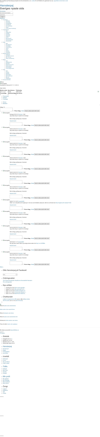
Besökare (5, 103)
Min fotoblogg (6, 380)
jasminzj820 (21, 242)
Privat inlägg (17, 111)
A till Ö (7, 37)
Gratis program (9, 65)
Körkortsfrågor (8, 67)
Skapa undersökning (10, 58)
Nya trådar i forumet (10, 55)
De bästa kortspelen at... (20, 290)
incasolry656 (21, 201)
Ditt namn (8, 63)
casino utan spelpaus (12, 324)
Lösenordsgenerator (10, 68)
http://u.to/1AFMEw (40, 243)
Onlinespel (8, 34)
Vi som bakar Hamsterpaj (11, 28)
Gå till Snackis (19, 300)
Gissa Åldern (8, 74)
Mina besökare (6, 381)
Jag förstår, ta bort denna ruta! (61, 0)
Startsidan (8, 21)
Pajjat (4, 42)
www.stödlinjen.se (15, 330)
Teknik (7, 48)
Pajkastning (8, 78)
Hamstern (20, 114)
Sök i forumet (8, 57)
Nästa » (2, 267)
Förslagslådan (9, 23)
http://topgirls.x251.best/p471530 (63, 202)
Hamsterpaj (5, 19)
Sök (4, 391)
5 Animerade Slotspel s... (20, 292)
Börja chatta (26, 299)
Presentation (6, 96)
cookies (33, 0)
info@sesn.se (63, 395)
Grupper (5, 373)
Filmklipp (7, 33)
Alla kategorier (9, 44)
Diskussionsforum (6, 53)
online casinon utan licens (12, 320)
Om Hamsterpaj (9, 26)
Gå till (14, 121)
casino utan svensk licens (10, 305)
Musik (7, 49)
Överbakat (8, 52)
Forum (4, 360)
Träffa (4, 69)
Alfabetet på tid (9, 62)
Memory (7, 77)
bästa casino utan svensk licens (7, 309)
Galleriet (7, 73)
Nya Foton (5, 370)
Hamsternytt (8, 24)
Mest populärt (8, 38)
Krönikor (7, 51)
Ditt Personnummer (10, 64)
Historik (11, 121)
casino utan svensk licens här (10, 316)
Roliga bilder (8, 32)
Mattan (4, 59)
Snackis (7, 72)
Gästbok (5, 97)
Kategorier (8, 36)
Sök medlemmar (9, 75)
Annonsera (8, 22)
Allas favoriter (8, 41)
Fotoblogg (5, 99)
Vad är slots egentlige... (20, 287)
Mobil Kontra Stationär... (20, 293)
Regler (7, 27)
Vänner (4, 102)
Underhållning (6, 29)
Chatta (4, 393)
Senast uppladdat (9, 39)
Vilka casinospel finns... (19, 289)
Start (7, 31)
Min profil (6, 376)
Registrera (5, 390)
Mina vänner (6, 383)
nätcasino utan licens (9, 313)
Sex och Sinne (6, 361)
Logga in (5, 389)
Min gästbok (6, 378)
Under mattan (6, 363)
